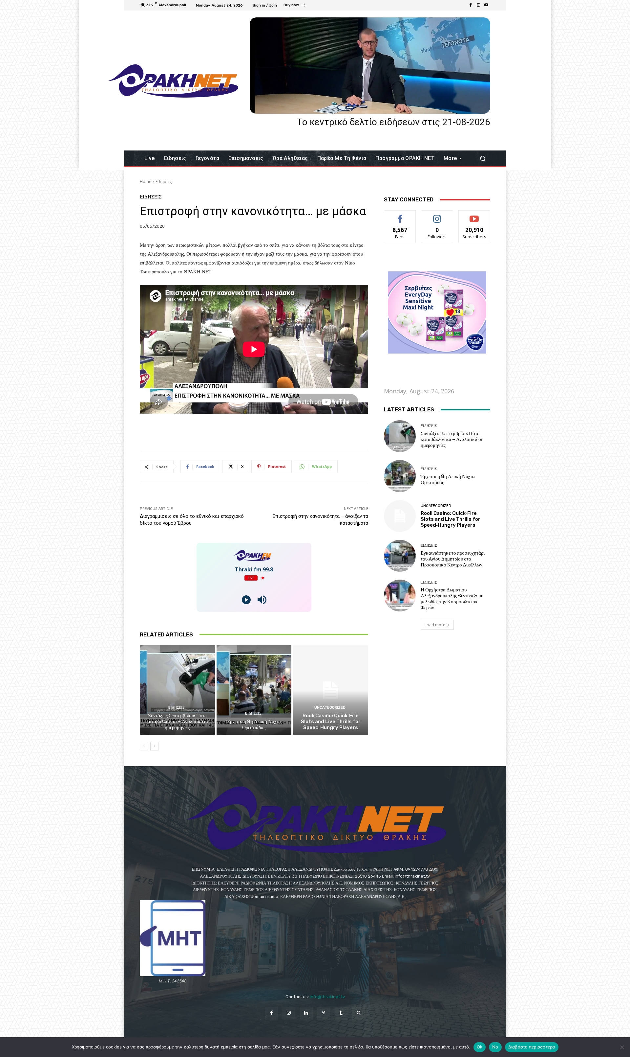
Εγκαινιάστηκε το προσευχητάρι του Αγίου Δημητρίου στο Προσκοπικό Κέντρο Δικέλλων (453, 559)
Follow (437, 215)
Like (400, 215)
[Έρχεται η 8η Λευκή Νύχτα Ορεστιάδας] (254, 690)
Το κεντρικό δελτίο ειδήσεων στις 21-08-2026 (393, 122)
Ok (480, 1046)
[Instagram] (478, 5)
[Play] (246, 599)
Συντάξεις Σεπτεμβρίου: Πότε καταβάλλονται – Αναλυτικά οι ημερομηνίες (177, 721)
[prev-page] (144, 746)
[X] (358, 1013)
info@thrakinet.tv (327, 996)
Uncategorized (330, 707)
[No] (622, 1047)
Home (145, 181)
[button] (482, 158)
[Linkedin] (306, 1013)
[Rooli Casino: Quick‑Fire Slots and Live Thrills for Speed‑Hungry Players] (330, 690)
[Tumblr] (341, 1013)
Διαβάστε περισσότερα (531, 1046)
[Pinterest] (323, 1013)
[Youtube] (486, 5)
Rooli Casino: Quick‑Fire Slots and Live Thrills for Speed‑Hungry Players (331, 721)
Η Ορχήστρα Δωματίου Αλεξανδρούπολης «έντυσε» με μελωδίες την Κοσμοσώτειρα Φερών (452, 598)
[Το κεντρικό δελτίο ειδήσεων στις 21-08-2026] (370, 65)
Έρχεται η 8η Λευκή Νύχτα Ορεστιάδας (254, 724)
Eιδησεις (164, 181)
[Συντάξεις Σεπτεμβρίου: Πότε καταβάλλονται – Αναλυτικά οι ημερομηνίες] (177, 690)
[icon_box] (295, 6)
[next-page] (154, 746)
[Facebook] (470, 5)
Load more (435, 625)
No (495, 1046)
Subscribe (474, 215)
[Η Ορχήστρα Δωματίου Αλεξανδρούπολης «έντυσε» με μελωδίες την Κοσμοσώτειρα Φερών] (400, 595)
